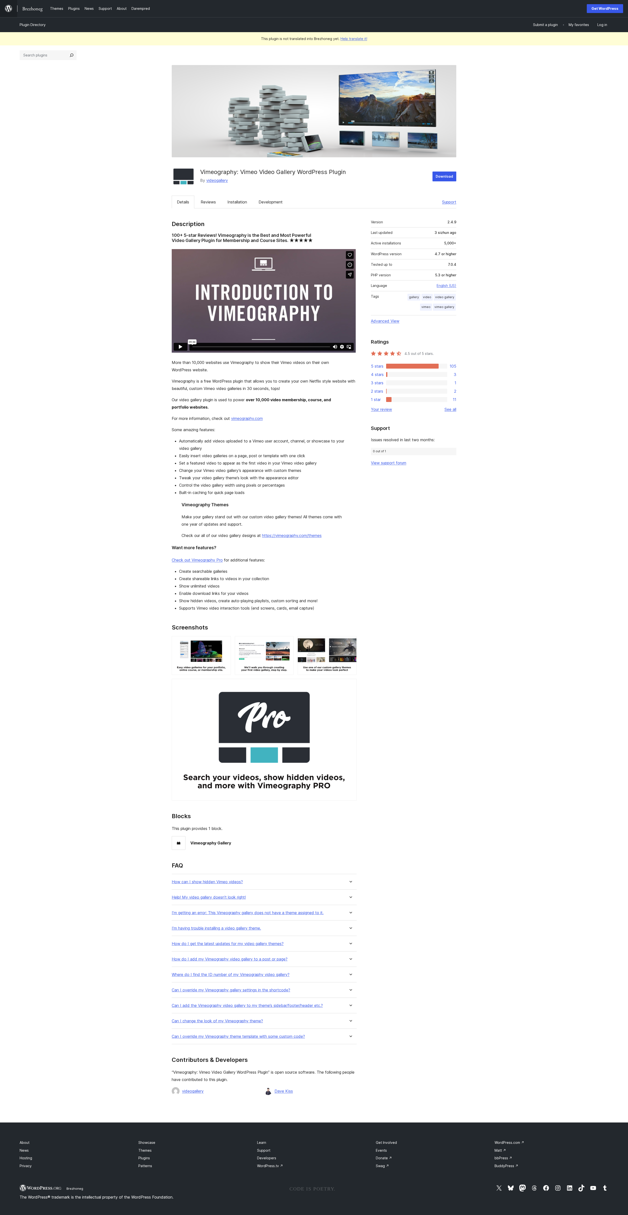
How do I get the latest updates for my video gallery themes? (228, 943)
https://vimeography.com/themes (292, 535)
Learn (261, 1142)
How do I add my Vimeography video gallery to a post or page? (230, 959)
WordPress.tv (270, 1166)
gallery (414, 297)
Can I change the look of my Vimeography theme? (217, 1021)
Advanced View (385, 321)
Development (271, 202)
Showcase (146, 1142)
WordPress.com (509, 1142)
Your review (381, 409)
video (427, 297)
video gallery (444, 297)
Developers (266, 1158)
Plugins (144, 1158)
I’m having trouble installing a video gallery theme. (216, 928)
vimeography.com (247, 418)
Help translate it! (353, 39)
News (24, 1150)
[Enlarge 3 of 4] (350, 642)
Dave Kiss (284, 1091)
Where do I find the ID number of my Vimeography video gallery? (230, 974)
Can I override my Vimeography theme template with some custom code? (238, 1036)
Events (381, 1150)
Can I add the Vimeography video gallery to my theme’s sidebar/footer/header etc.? (247, 1005)
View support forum (388, 462)
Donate (384, 1158)
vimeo (426, 307)
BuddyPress (506, 1166)
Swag (382, 1166)
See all (450, 409)
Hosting (26, 1158)
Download (444, 176)
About (24, 1142)
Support (449, 202)
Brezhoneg (74, 1188)
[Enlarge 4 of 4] (350, 685)
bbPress (503, 1158)
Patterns (145, 1166)
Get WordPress (604, 8)
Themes (145, 1150)
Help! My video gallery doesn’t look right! (209, 897)
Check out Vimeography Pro (197, 560)
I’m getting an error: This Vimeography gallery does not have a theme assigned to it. (248, 912)
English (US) (446, 285)
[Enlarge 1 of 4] (224, 642)
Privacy (26, 1166)
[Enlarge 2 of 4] (287, 642)
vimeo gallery (444, 307)
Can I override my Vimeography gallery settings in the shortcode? (231, 990)
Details (183, 202)
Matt (500, 1150)
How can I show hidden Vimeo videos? (207, 882)
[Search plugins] (72, 55)
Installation (237, 202)
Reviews (208, 202)
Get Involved (386, 1142)
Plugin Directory (33, 25)
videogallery (217, 180)
